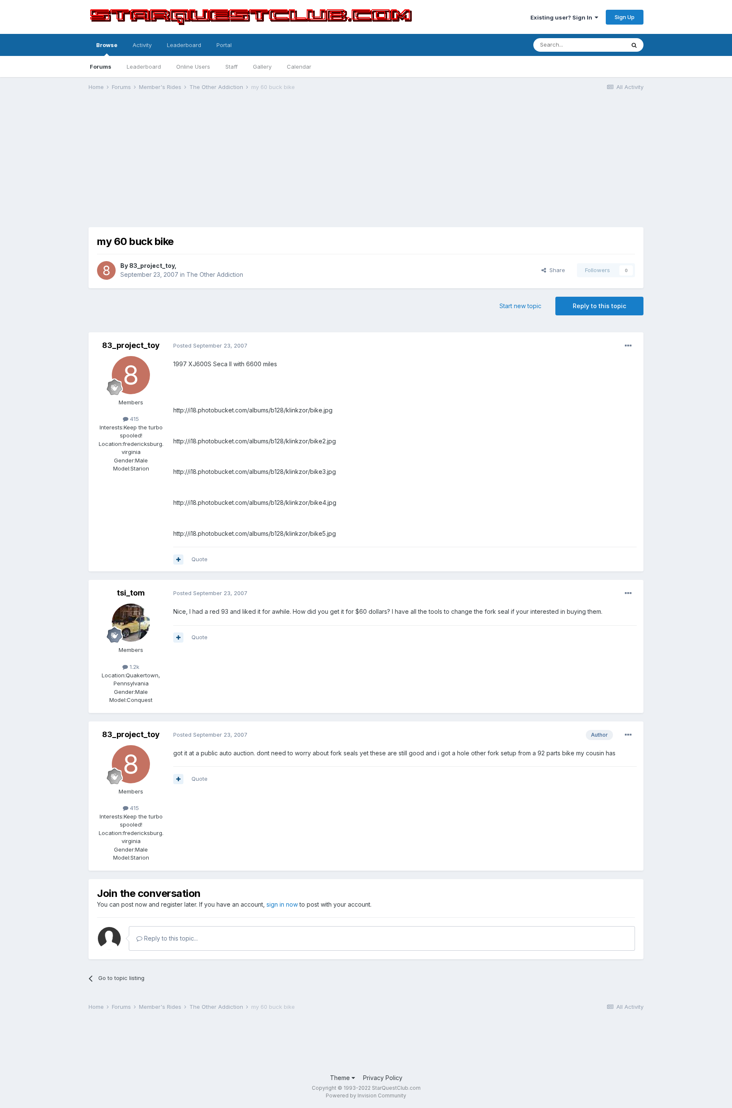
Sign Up (625, 17)
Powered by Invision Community (366, 1095)
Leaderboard (144, 66)
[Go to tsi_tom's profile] (131, 623)
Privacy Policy (382, 1077)
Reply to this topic (599, 305)
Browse (106, 45)
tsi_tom (131, 592)
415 (133, 418)
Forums (100, 66)
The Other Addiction (214, 274)
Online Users (193, 66)
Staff (231, 66)
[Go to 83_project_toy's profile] (106, 270)
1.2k (133, 666)
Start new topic (520, 305)
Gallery (262, 66)
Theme (341, 1077)
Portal (224, 45)
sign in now (282, 904)
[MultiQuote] (178, 559)
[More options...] (628, 346)
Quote (199, 559)
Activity (142, 45)
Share (555, 270)
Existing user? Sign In (562, 17)
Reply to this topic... (170, 938)
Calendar (299, 66)
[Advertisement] (366, 163)
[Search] (634, 45)
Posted (210, 345)
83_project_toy (152, 265)
